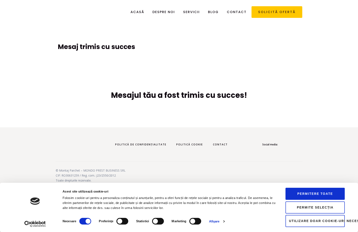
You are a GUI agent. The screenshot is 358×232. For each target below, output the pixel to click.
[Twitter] (293, 144)
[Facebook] (288, 144)
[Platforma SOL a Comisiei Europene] (267, 177)
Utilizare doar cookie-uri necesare (317, 221)
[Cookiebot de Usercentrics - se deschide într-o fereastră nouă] (35, 224)
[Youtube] (299, 144)
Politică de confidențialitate (140, 144)
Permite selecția (315, 207)
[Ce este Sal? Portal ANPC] (215, 177)
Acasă (137, 12)
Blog (213, 12)
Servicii (191, 12)
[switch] (122, 221)
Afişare (214, 221)
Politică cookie (189, 144)
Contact (237, 12)
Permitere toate (315, 193)
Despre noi (163, 12)
